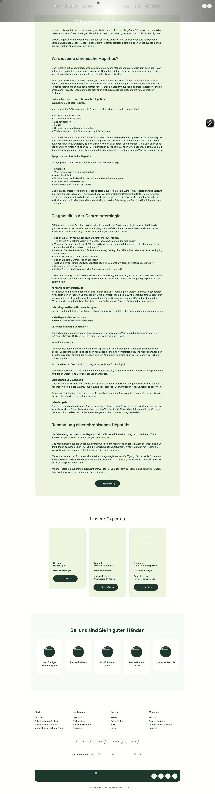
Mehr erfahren (67, 579)
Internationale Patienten (160, 724)
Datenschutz (124, 788)
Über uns (39, 718)
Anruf (100, 741)
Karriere (153, 728)
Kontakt (152, 718)
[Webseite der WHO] (135, 754)
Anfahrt (116, 741)
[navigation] (209, 6)
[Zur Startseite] (107, 3)
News (127, 6)
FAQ (113, 724)
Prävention (78, 728)
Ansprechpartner (157, 721)
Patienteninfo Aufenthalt (47, 724)
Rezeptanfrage (118, 721)
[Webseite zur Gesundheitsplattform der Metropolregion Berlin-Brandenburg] (140, 754)
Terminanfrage (152, 6)
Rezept (137, 6)
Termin (114, 718)
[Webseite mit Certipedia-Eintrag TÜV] (103, 754)
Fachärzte (86, 6)
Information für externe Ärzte (49, 728)
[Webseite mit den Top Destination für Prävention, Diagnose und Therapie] (121, 754)
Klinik (58, 6)
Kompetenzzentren (82, 724)
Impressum (113, 788)
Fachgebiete (71, 6)
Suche (133, 741)
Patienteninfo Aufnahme (46, 721)
